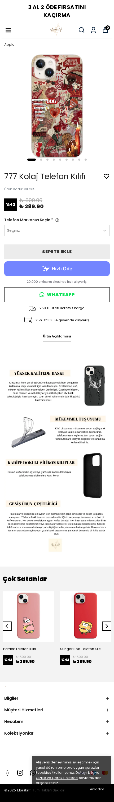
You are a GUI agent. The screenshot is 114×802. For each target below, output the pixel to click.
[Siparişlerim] (93, 30)
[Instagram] (20, 772)
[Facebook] (7, 772)
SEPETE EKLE (57, 252)
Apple (9, 44)
